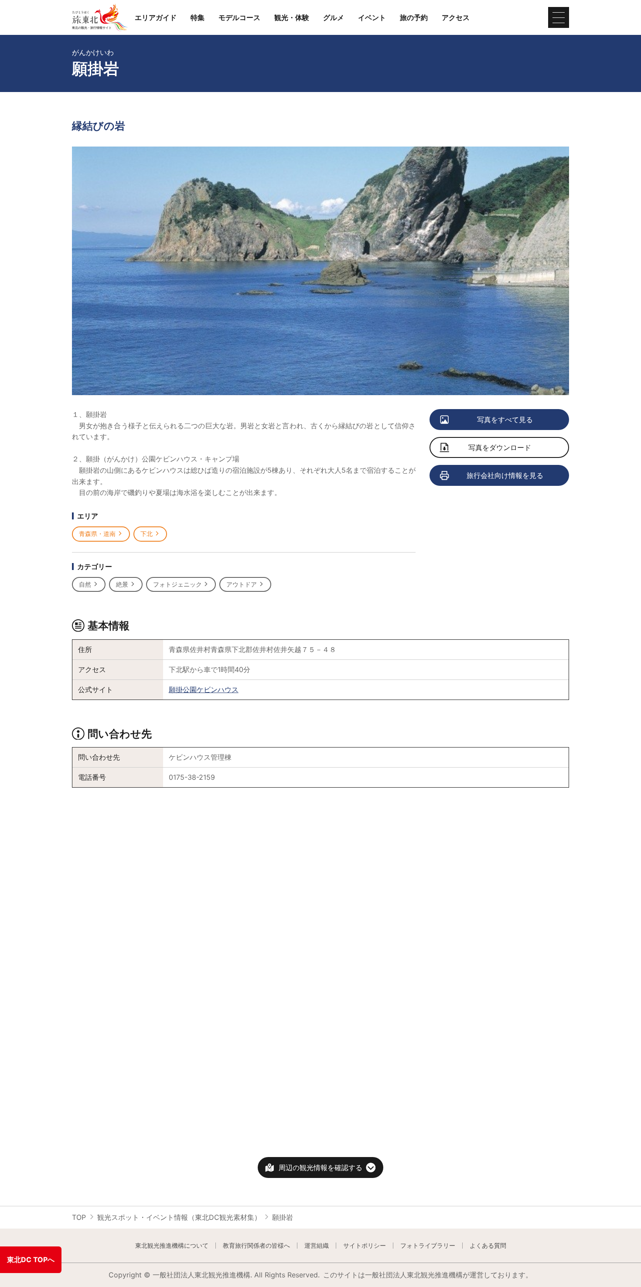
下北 (146, 533)
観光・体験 (291, 17)
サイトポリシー (364, 1246)
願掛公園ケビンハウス (204, 689)
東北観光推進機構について (171, 1246)
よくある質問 (488, 1246)
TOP (79, 1217)
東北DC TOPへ (31, 1259)
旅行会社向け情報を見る (505, 475)
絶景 (122, 584)
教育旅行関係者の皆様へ (256, 1246)
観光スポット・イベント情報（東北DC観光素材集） (179, 1217)
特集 (198, 17)
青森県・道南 (97, 533)
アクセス (456, 17)
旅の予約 (414, 17)
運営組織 (316, 1246)
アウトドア (241, 584)
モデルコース (239, 17)
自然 (85, 584)
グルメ (333, 17)
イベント (372, 17)
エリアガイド (156, 17)
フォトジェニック (177, 584)
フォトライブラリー (427, 1246)
